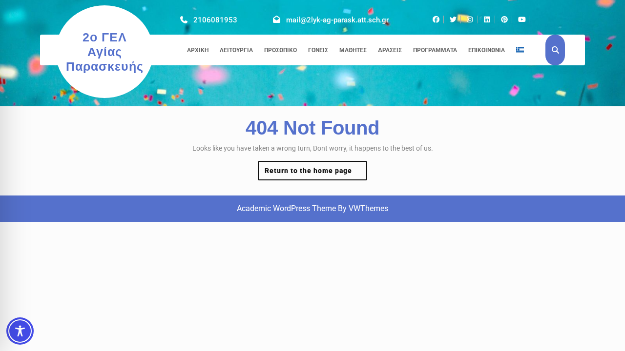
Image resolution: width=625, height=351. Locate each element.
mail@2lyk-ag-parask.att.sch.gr (337, 20)
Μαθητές (353, 50)
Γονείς (318, 50)
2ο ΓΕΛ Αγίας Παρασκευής (105, 51)
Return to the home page (316, 173)
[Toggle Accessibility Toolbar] (20, 331)
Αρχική (197, 50)
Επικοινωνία (486, 50)
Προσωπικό (280, 50)
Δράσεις (390, 50)
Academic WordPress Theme (286, 208)
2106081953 (215, 20)
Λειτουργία (236, 50)
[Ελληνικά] (520, 50)
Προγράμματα (435, 50)
